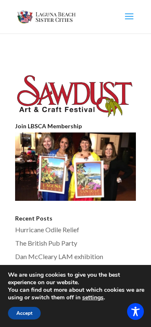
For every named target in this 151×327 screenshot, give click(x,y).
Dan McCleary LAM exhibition (59, 256)
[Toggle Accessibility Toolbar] (135, 311)
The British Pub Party (46, 243)
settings (93, 297)
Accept (24, 313)
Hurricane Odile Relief (47, 230)
